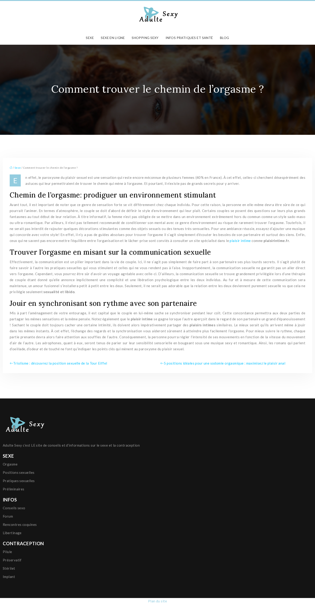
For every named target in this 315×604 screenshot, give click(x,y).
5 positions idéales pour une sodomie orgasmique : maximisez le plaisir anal (224, 363)
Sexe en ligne (113, 38)
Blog (224, 38)
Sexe (90, 38)
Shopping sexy (145, 38)
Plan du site (157, 601)
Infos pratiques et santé (189, 38)
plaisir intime (240, 241)
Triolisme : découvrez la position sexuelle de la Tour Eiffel (60, 363)
